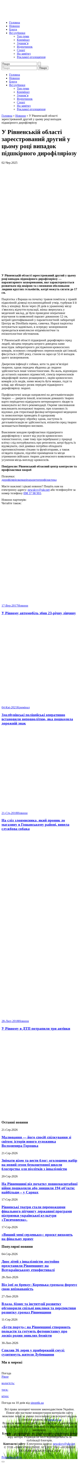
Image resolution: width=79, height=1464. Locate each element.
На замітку (24, 53)
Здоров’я (22, 43)
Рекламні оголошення (31, 57)
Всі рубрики (17, 33)
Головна (14, 22)
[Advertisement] (39, 1075)
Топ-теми (23, 36)
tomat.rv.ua (54, 1419)
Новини (14, 26)
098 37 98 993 (32, 493)
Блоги (13, 29)
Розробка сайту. (12, 1457)
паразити (33, 479)
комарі (22, 479)
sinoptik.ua (37, 1402)
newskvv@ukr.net (39, 489)
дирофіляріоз (10, 479)
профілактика (48, 479)
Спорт (21, 50)
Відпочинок (25, 46)
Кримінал (23, 39)
